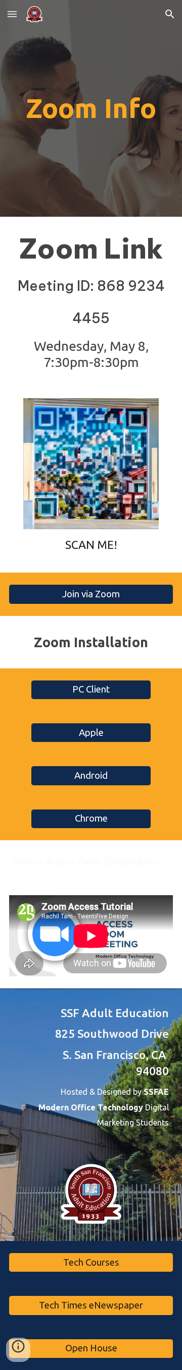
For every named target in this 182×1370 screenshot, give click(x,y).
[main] (91, 108)
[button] (12, 14)
